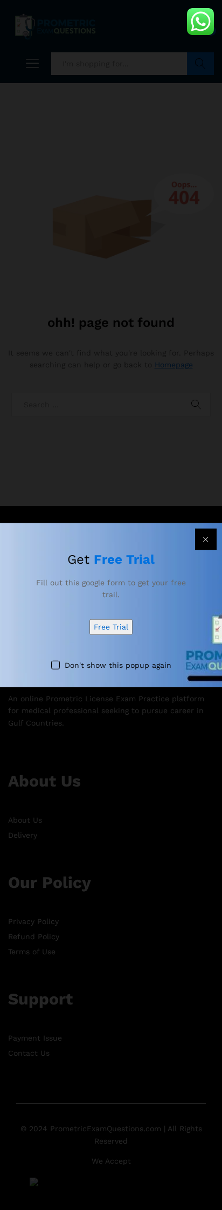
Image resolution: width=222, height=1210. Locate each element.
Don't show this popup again (118, 664)
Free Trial (111, 627)
